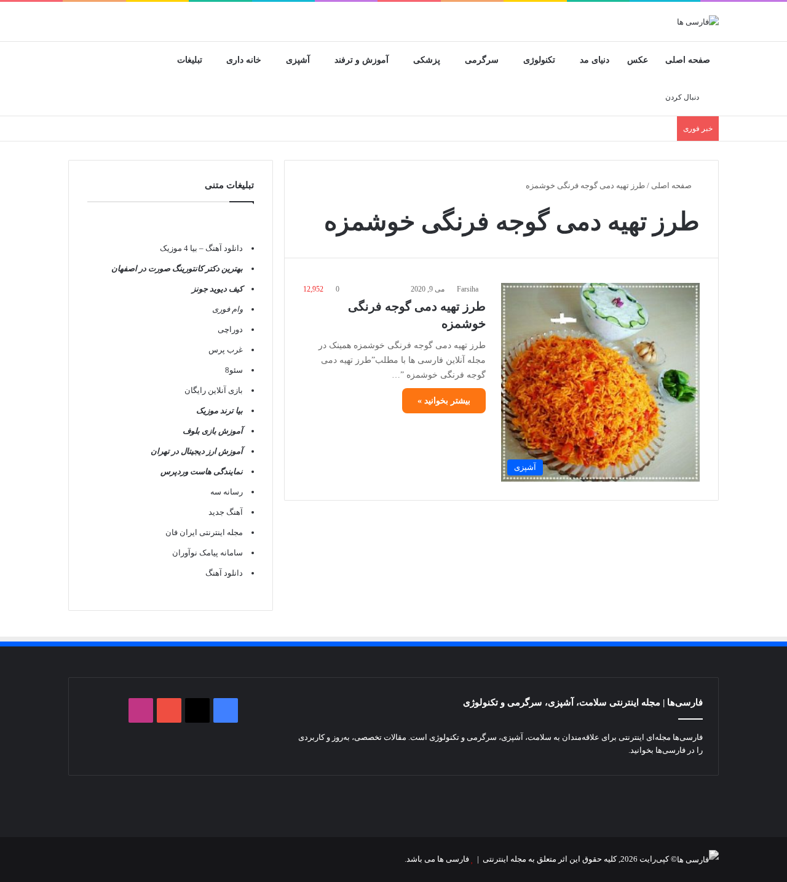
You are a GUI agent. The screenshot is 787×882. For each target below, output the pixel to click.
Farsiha (467, 289)
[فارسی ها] (698, 21)
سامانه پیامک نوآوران (207, 552)
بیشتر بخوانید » (443, 400)
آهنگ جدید (225, 512)
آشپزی (298, 60)
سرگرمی (482, 60)
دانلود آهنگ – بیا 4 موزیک (201, 248)
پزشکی (426, 60)
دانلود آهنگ (224, 573)
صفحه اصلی (687, 60)
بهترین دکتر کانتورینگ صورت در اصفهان (177, 268)
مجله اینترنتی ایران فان (204, 532)
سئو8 (234, 370)
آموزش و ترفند (361, 60)
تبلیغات (189, 60)
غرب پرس (225, 349)
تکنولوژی (539, 60)
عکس (637, 60)
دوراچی (230, 329)
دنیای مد (594, 60)
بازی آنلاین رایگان (213, 390)
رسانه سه (226, 491)
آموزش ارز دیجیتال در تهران (197, 451)
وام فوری (227, 309)
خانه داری (243, 60)
